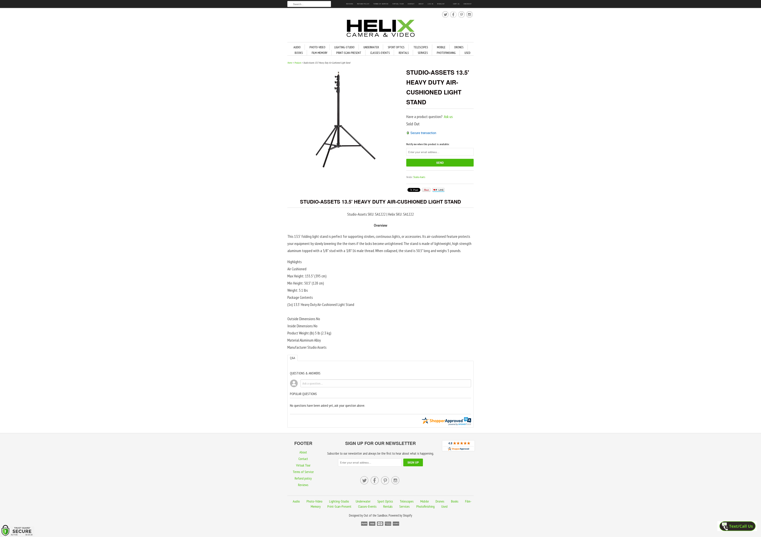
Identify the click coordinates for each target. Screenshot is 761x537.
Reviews (349, 4)
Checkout (468, 4)
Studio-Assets (419, 177)
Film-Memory (319, 53)
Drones (459, 47)
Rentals (404, 53)
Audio (297, 47)
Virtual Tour (398, 4)
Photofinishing (446, 53)
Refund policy (363, 4)
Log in (430, 4)
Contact (411, 4)
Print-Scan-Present (348, 53)
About (421, 4)
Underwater (371, 47)
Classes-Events (380, 53)
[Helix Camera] (380, 29)
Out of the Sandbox (375, 515)
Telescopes (420, 47)
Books (299, 53)
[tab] (292, 358)
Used (467, 53)
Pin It (426, 190)
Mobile (441, 47)
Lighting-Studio (344, 47)
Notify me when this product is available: (427, 144)
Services (423, 53)
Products (297, 62)
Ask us (448, 116)
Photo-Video (317, 47)
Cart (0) (456, 4)
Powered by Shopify (400, 515)
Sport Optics (396, 47)
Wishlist (441, 4)
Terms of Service (380, 4)
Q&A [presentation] (292, 358)
